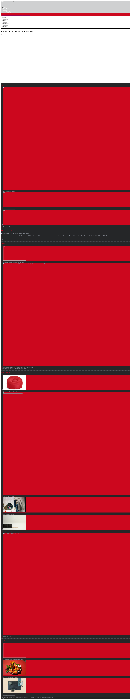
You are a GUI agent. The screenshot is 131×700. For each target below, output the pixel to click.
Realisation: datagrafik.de (47, 697)
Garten (5, 22)
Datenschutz (8, 12)
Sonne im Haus (7, 636)
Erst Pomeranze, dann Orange (10, 677)
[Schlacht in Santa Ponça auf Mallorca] (36, 81)
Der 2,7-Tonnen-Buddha (9, 191)
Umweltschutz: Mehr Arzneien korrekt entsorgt (14, 368)
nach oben (3, 698)
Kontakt (5, 10)
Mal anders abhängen (8, 514)
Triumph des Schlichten (9, 496)
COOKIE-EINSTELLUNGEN (34, 697)
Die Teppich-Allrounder (9, 695)
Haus (4, 20)
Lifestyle (5, 19)
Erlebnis (5, 26)
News (4, 17)
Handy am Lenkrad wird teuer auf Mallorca (13, 262)
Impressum (8, 11)
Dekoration (6, 23)
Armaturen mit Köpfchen (9, 209)
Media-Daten (6, 8)
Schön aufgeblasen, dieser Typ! (10, 391)
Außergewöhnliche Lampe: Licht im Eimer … (13, 659)
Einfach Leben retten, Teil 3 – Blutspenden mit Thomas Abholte (18, 367)
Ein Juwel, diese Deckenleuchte (10, 531)
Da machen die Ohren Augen (10, 226)
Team (4, 7)
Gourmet (5, 25)
